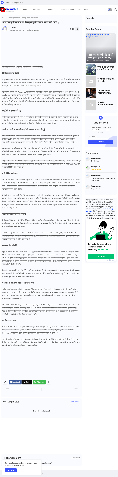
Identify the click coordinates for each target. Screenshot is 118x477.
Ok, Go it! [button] (10, 470)
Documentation (67, 10)
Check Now (18, 465)
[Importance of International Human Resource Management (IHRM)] (91, 93)
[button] (110, 9)
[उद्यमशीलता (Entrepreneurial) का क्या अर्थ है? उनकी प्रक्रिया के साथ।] (91, 105)
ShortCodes (83, 10)
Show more (74, 402)
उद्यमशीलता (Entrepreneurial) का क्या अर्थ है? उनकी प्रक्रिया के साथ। (105, 103)
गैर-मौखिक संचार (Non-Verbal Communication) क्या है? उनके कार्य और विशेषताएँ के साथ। (106, 80)
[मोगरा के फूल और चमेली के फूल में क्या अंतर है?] (91, 69)
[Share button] (48, 382)
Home (25, 10)
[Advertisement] (41, 49)
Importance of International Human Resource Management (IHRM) (105, 91)
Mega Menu (36, 10)
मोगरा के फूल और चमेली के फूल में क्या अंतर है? (105, 68)
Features (51, 10)
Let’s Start (101, 256)
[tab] (25, 9)
